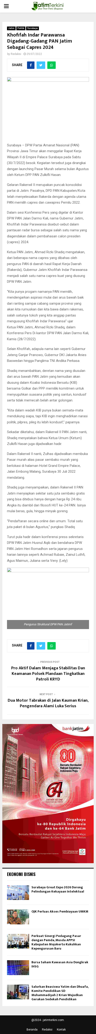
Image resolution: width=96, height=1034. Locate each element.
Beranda (32, 1029)
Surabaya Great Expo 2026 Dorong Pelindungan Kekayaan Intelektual (57, 889)
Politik (20, 28)
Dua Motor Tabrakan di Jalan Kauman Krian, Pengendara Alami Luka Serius (48, 703)
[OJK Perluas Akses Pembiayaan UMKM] (18, 916)
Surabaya (32, 28)
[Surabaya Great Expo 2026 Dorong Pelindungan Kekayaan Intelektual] (18, 892)
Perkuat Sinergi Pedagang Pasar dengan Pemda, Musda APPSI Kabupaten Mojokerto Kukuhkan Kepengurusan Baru (56, 942)
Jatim (11, 28)
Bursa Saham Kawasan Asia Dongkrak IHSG (59, 964)
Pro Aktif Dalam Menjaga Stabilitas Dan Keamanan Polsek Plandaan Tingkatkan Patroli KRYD (48, 674)
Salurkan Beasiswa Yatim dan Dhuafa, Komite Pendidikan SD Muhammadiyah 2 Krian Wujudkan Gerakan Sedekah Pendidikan (59, 993)
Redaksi (16, 54)
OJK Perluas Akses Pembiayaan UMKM (59, 911)
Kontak (61, 1029)
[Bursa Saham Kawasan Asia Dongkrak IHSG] (18, 967)
